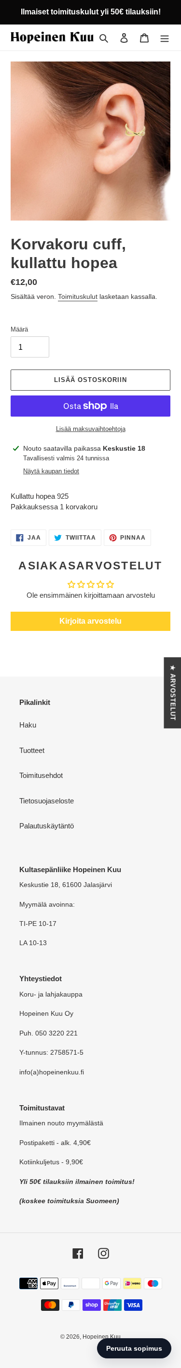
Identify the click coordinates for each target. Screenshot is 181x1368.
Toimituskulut (77, 296)
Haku (27, 725)
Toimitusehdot (41, 775)
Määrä (19, 329)
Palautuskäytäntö (46, 826)
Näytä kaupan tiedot (51, 471)
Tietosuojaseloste (46, 801)
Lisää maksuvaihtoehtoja (90, 428)
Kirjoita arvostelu (90, 621)
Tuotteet (31, 750)
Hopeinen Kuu (102, 1336)
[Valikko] (164, 37)
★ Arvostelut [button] (172, 692)
